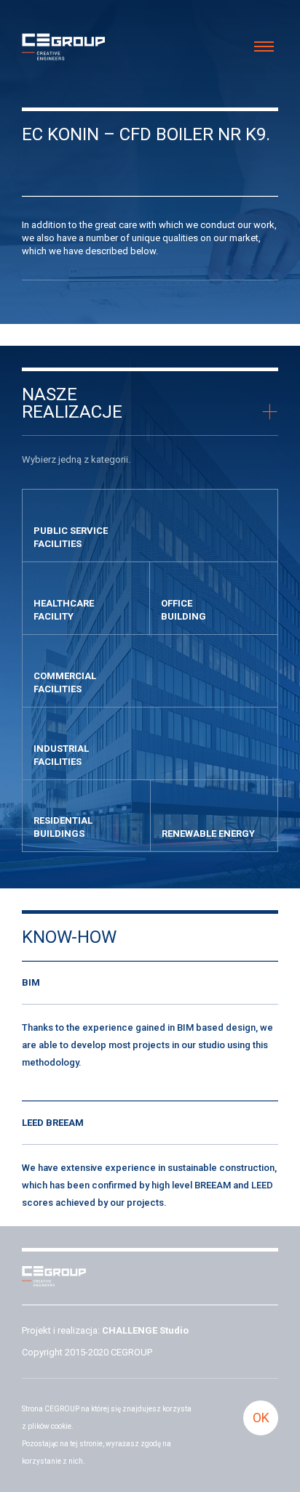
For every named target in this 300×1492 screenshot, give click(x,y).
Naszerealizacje (72, 403)
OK (261, 1417)
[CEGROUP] (63, 48)
